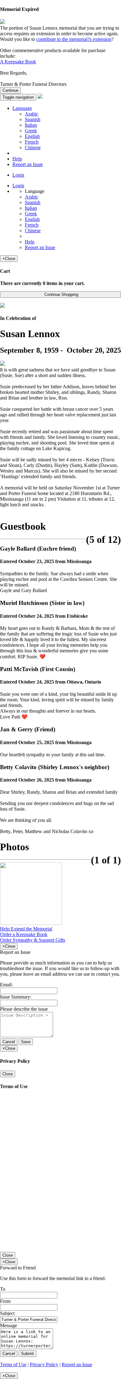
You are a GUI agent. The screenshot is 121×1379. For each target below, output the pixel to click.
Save (25, 1041)
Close (7, 1074)
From (5, 1301)
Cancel (8, 1041)
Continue (10, 90)
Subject (7, 1313)
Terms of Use (13, 1364)
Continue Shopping (60, 294)
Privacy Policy (44, 1364)
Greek (31, 130)
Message (8, 1325)
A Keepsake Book (18, 61)
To (2, 1289)
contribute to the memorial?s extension (73, 39)
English (32, 136)
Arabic (31, 113)
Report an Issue (27, 164)
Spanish (32, 119)
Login (18, 175)
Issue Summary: (15, 996)
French (31, 142)
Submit (27, 1353)
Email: (6, 984)
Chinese (33, 147)
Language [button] (22, 108)
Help (17, 158)
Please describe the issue (24, 1009)
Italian (31, 125)
